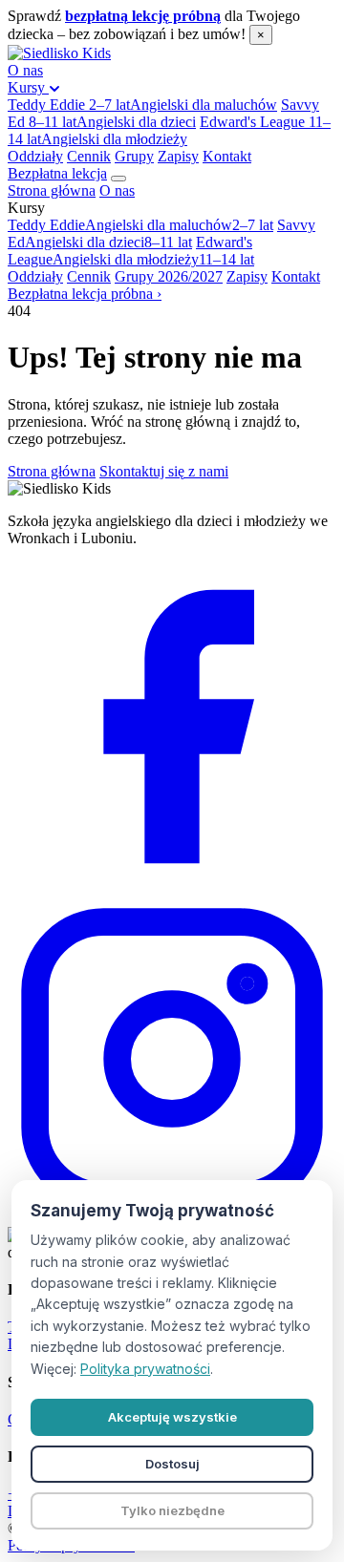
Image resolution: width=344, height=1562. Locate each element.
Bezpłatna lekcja (57, 173)
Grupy (134, 156)
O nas (25, 70)
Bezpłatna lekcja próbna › (84, 293)
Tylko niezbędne (172, 1510)
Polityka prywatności (145, 1369)
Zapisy (178, 156)
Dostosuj (172, 1463)
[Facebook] (172, 885)
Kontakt (227, 156)
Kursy (28, 87)
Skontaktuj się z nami (163, 471)
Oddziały (35, 156)
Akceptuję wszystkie (172, 1417)
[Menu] (118, 178)
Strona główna (52, 190)
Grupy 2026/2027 (169, 276)
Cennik (89, 156)
